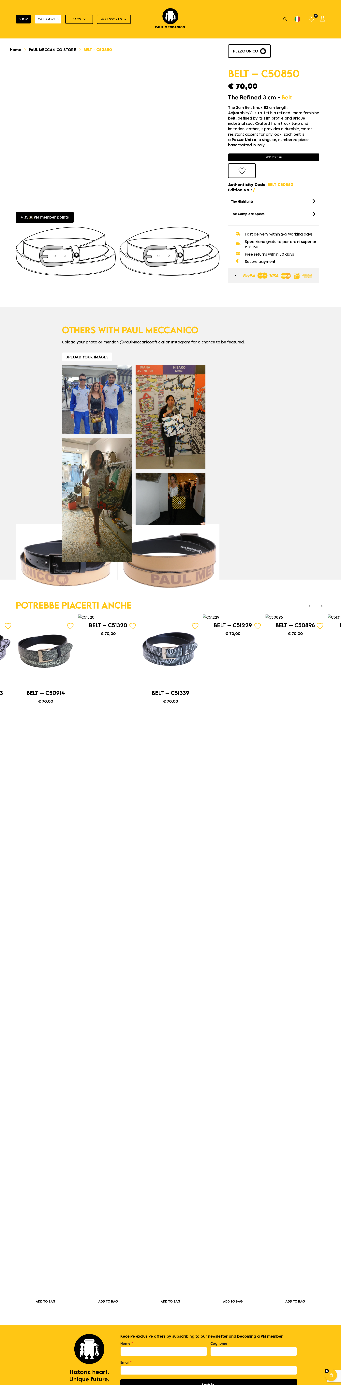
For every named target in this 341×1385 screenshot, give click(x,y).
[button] (273, 201)
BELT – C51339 (170, 692)
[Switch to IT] (297, 19)
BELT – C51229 (233, 625)
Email (126, 1362)
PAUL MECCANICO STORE (52, 49)
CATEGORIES (48, 19)
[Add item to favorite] (242, 170)
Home (15, 49)
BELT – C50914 (45, 692)
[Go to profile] (322, 19)
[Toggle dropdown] (84, 19)
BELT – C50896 (295, 625)
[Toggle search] (285, 19)
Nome (126, 1343)
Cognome (218, 1343)
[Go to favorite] (312, 19)
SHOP (23, 19)
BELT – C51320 (108, 625)
